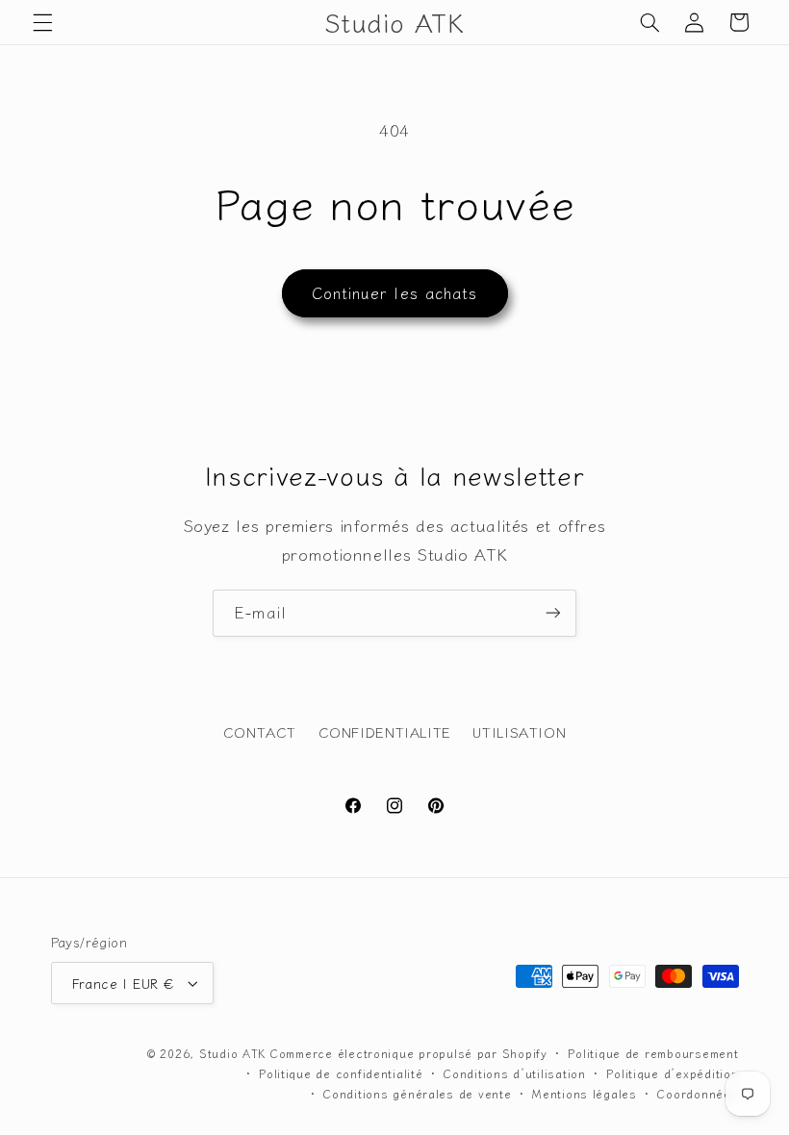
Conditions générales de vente (417, 1093)
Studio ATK (232, 1053)
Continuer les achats (394, 293)
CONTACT (259, 731)
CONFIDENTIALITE (384, 731)
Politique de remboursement (653, 1053)
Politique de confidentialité (341, 1073)
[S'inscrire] (553, 613)
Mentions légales (584, 1093)
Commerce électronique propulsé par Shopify (408, 1053)
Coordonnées (697, 1093)
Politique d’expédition (672, 1073)
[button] (42, 22)
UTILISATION (519, 731)
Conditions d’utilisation (515, 1073)
